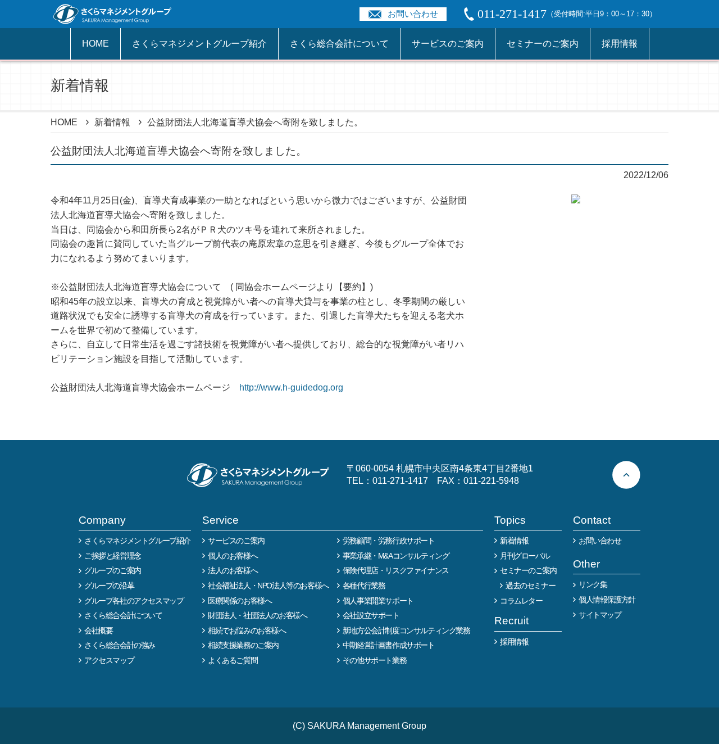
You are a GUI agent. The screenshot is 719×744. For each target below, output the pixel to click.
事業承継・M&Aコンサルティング (396, 555)
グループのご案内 (112, 570)
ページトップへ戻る (626, 475)
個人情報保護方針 (607, 599)
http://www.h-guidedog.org (291, 387)
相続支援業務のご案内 (243, 645)
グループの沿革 (109, 585)
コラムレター (521, 600)
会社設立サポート (371, 615)
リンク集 (593, 584)
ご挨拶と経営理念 (112, 555)
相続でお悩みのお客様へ (247, 630)
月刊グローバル (524, 555)
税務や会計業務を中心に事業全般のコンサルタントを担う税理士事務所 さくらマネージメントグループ (118, 14)
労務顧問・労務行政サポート (389, 540)
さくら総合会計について (339, 43)
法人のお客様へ (232, 570)
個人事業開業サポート (378, 600)
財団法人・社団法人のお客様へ (257, 615)
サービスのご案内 (448, 43)
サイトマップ (600, 614)
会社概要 (98, 630)
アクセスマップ (109, 660)
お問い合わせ (413, 14)
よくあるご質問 (232, 660)
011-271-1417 (400, 481)
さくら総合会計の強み (119, 645)
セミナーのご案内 (543, 43)
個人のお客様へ (232, 555)
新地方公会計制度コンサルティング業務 (406, 630)
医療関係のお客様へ (239, 600)
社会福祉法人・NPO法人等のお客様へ (268, 585)
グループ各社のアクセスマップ (133, 600)
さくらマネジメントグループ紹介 (199, 43)
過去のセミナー (530, 585)
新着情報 (112, 122)
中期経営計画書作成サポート (389, 645)
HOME (95, 43)
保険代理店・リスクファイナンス (396, 570)
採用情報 (620, 43)
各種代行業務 (364, 585)
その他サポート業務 (374, 660)
